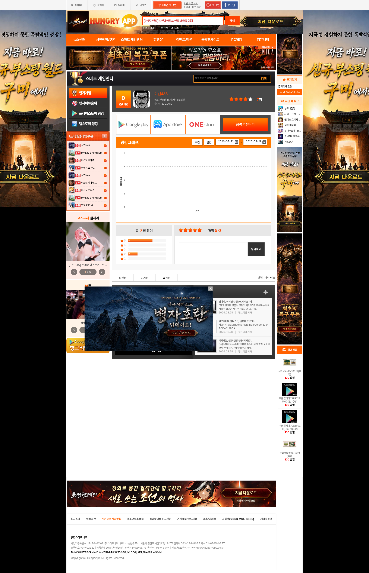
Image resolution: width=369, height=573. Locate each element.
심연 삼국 (85, 145)
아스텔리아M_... (89, 160)
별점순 (166, 277)
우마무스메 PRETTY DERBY (293, 130)
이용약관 (91, 519)
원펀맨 (164, 28)
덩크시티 (175, 28)
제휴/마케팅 (209, 519)
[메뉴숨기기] (267, 47)
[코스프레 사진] (88, 241)
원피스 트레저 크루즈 (293, 119)
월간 (209, 142)
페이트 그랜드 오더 (293, 114)
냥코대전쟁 (289, 108)
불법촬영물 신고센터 (160, 519)
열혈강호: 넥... (88, 167)
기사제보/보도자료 (187, 519)
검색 (232, 20)
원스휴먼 (288, 141)
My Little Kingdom (91, 152)
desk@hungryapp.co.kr (210, 547)
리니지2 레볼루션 (293, 136)
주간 (197, 142)
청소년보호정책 (135, 519)
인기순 (144, 277)
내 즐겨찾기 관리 (289, 92)
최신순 (122, 277)
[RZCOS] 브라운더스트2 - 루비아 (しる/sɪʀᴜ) (97, 265)
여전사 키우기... (89, 190)
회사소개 (75, 519)
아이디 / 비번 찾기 (192, 7)
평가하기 (256, 249)
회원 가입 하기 (191, 3)
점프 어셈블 (290, 125)
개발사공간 (266, 519)
